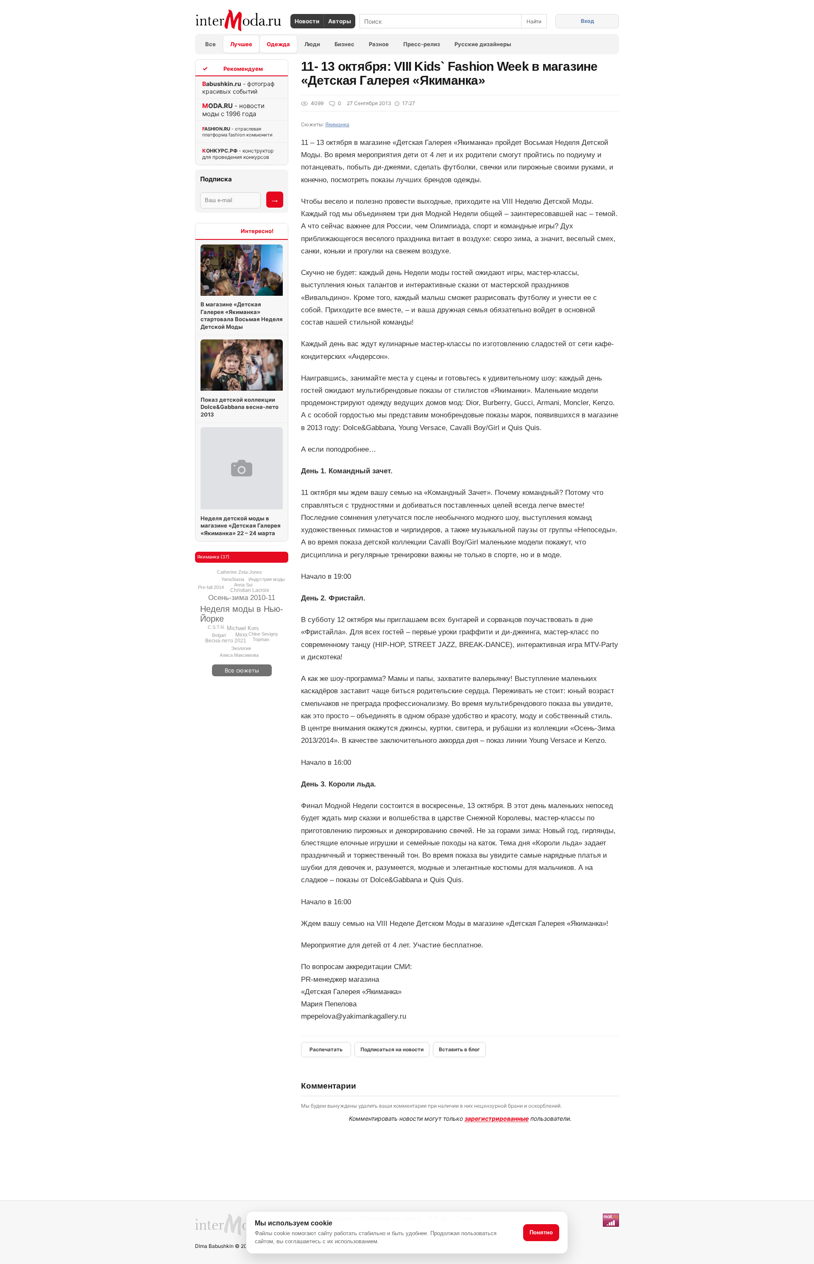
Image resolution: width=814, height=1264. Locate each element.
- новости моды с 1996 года (233, 110)
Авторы (339, 21)
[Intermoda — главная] (238, 20)
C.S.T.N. (216, 627)
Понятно (541, 1232)
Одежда (278, 44)
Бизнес (344, 44)
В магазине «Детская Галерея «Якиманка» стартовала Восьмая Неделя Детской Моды (242, 315)
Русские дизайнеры (482, 44)
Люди (312, 44)
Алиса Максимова (239, 655)
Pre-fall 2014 (211, 587)
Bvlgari (219, 635)
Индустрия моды (266, 579)
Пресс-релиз (421, 44)
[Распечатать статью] (326, 1049)
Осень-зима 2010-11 (241, 598)
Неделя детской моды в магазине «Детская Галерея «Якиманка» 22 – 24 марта (241, 525)
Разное (379, 44)
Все (210, 44)
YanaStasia (232, 579)
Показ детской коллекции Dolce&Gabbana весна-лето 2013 (240, 407)
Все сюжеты (242, 670)
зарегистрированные (497, 1118)
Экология (241, 648)
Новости (307, 21)
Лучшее (241, 44)
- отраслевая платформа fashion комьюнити (237, 132)
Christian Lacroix (249, 590)
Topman (261, 639)
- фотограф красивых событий (238, 87)
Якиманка (337, 124)
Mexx (241, 635)
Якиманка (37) (213, 557)
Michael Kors (243, 628)
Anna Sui (243, 584)
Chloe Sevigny (263, 633)
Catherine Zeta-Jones (239, 572)
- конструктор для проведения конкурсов (237, 153)
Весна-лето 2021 (225, 641)
